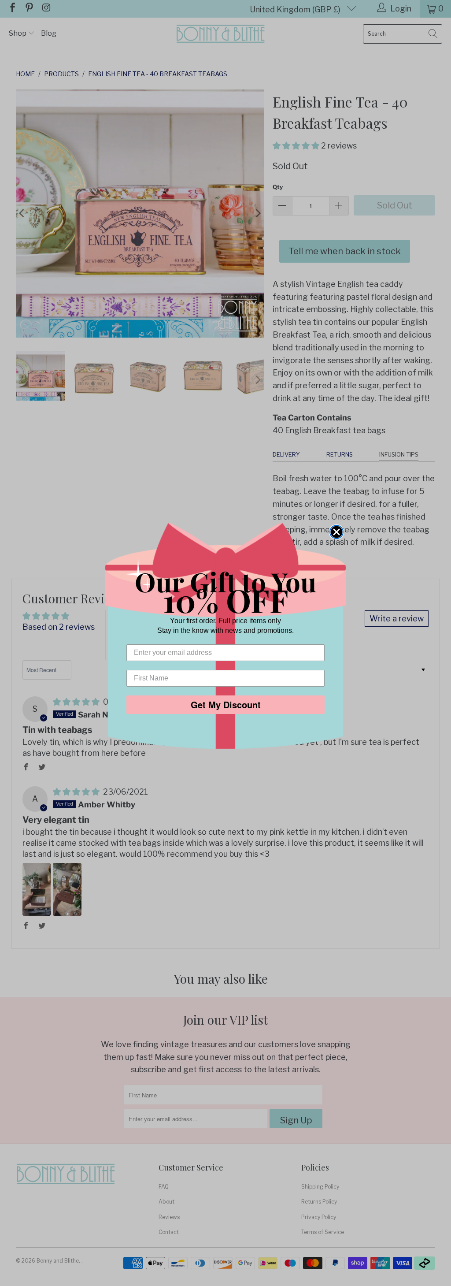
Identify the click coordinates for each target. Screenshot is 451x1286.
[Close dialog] (336, 532)
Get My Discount (226, 704)
